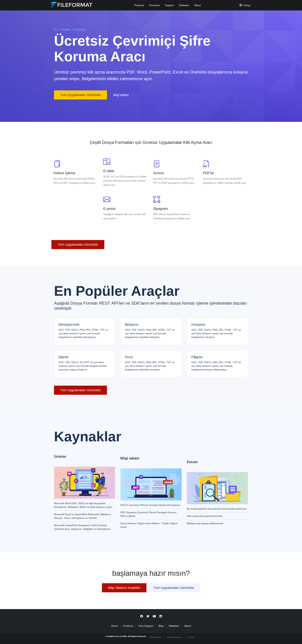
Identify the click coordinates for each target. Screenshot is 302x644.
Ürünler (65, 29)
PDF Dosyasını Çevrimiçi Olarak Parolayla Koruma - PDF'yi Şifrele (149, 514)
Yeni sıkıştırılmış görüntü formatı (205, 516)
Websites (184, 5)
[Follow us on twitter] (148, 616)
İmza (129, 357)
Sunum (158, 173)
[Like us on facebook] (141, 616)
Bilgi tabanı (121, 95)
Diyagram (160, 209)
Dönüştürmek (69, 324)
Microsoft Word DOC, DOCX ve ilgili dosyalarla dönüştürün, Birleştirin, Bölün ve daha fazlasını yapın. (83, 505)
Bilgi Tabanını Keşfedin (124, 588)
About (197, 5)
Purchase (154, 5)
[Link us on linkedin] (161, 616)
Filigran (197, 357)
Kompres (198, 324)
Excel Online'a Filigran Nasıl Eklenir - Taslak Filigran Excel (149, 525)
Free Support (145, 625)
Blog (161, 625)
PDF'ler (208, 173)
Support (169, 5)
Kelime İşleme (64, 173)
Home (114, 625)
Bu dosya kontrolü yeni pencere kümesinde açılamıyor (217, 508)
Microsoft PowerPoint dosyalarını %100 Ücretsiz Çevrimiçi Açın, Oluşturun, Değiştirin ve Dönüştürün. (82, 527)
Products (139, 5)
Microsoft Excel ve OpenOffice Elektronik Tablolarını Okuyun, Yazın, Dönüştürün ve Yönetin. (82, 516)
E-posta (109, 209)
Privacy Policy (155, 637)
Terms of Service (174, 637)
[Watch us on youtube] (154, 616)
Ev (55, 29)
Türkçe (246, 5)
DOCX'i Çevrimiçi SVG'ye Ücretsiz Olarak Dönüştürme (150, 505)
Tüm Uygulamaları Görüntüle (80, 95)
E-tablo (108, 171)
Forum (192, 462)
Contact (191, 637)
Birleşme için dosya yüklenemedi (205, 523)
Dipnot (64, 357)
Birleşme (131, 324)
